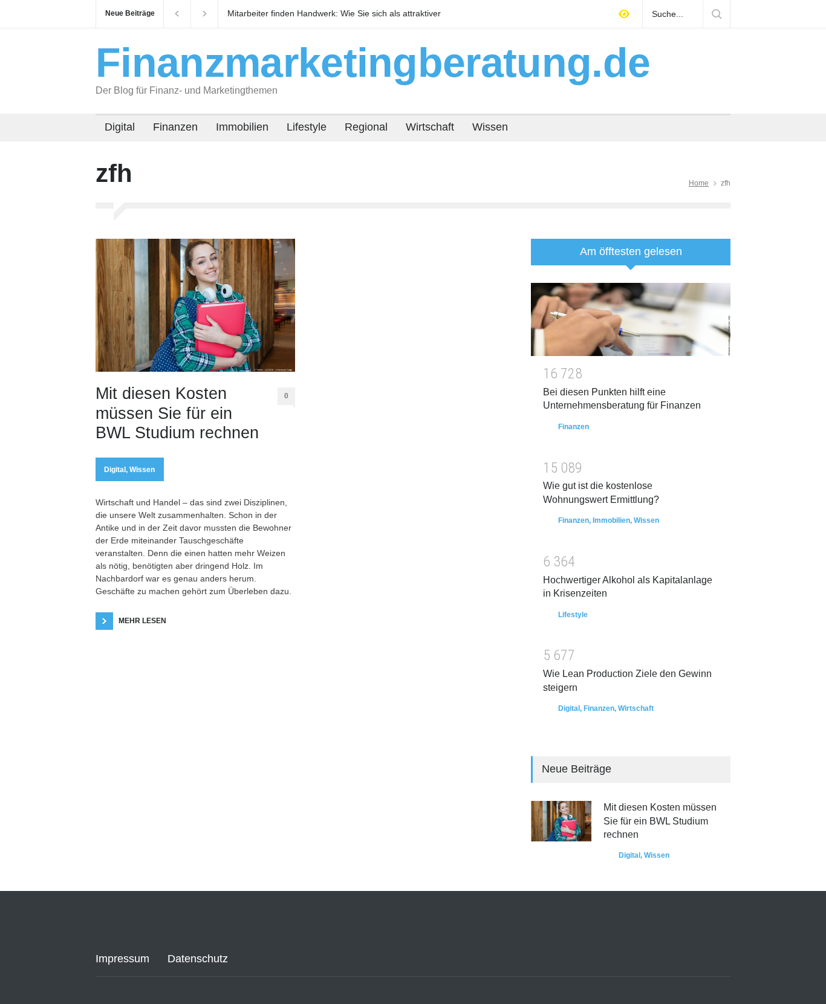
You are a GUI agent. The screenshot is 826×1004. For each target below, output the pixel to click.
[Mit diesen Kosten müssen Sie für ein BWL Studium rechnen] (195, 305)
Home (699, 183)
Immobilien (242, 127)
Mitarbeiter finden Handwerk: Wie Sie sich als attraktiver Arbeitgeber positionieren (334, 14)
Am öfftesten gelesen (631, 251)
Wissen (490, 127)
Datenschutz (197, 959)
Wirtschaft (430, 127)
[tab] (630, 256)
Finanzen (175, 127)
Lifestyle (307, 127)
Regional (366, 127)
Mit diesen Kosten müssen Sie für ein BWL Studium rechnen (177, 413)
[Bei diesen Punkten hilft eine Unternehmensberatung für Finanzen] (630, 319)
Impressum (122, 959)
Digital (120, 127)
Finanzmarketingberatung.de (373, 62)
